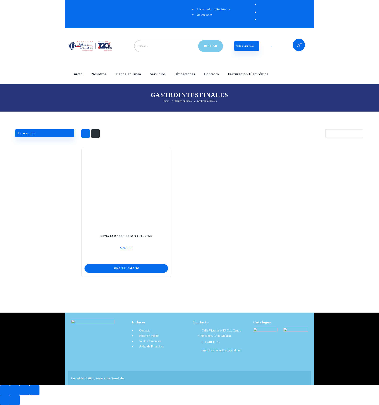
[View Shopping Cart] (298, 46)
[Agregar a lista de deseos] (126, 227)
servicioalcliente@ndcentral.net (221, 350)
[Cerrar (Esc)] (34, 390)
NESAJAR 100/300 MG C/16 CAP (126, 236)
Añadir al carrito (118, 227)
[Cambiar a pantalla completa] (15, 390)
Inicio (166, 101)
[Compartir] (25, 390)
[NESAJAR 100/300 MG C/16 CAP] (126, 188)
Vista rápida (135, 227)
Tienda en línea (183, 101)
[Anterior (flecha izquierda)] (5, 400)
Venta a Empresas (244, 46)
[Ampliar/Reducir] (5, 390)
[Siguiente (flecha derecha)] (15, 400)
